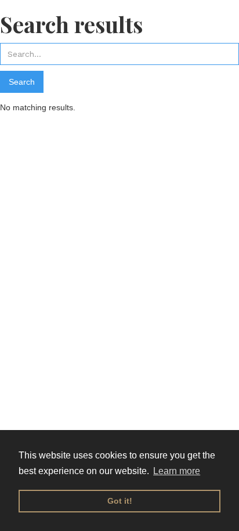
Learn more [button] (176, 471)
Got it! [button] (119, 500)
